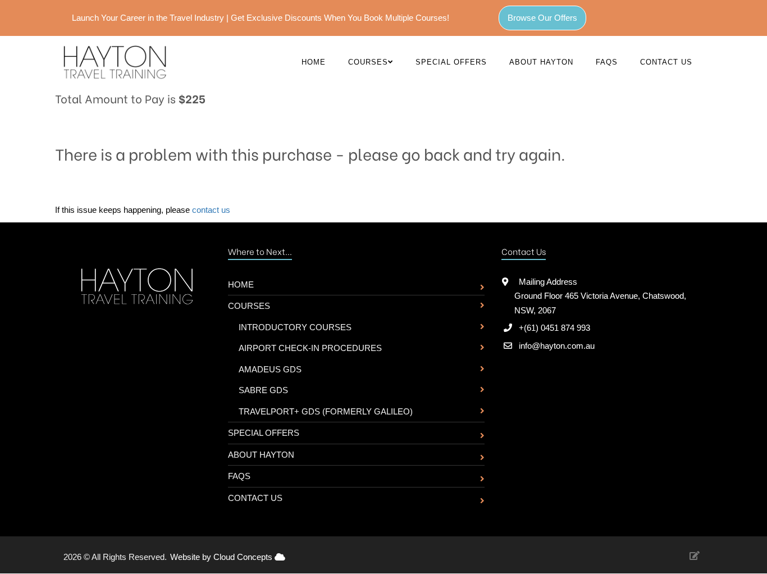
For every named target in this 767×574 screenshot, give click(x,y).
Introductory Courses (295, 327)
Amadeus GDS (270, 369)
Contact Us (666, 62)
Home (314, 62)
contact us (211, 210)
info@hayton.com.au (557, 345)
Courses (249, 306)
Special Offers (451, 62)
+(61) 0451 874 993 (554, 327)
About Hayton (541, 62)
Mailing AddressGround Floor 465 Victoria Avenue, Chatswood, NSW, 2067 (600, 296)
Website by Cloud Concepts (222, 557)
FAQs (607, 62)
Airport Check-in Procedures (310, 348)
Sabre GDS (263, 390)
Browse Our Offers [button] (542, 17)
